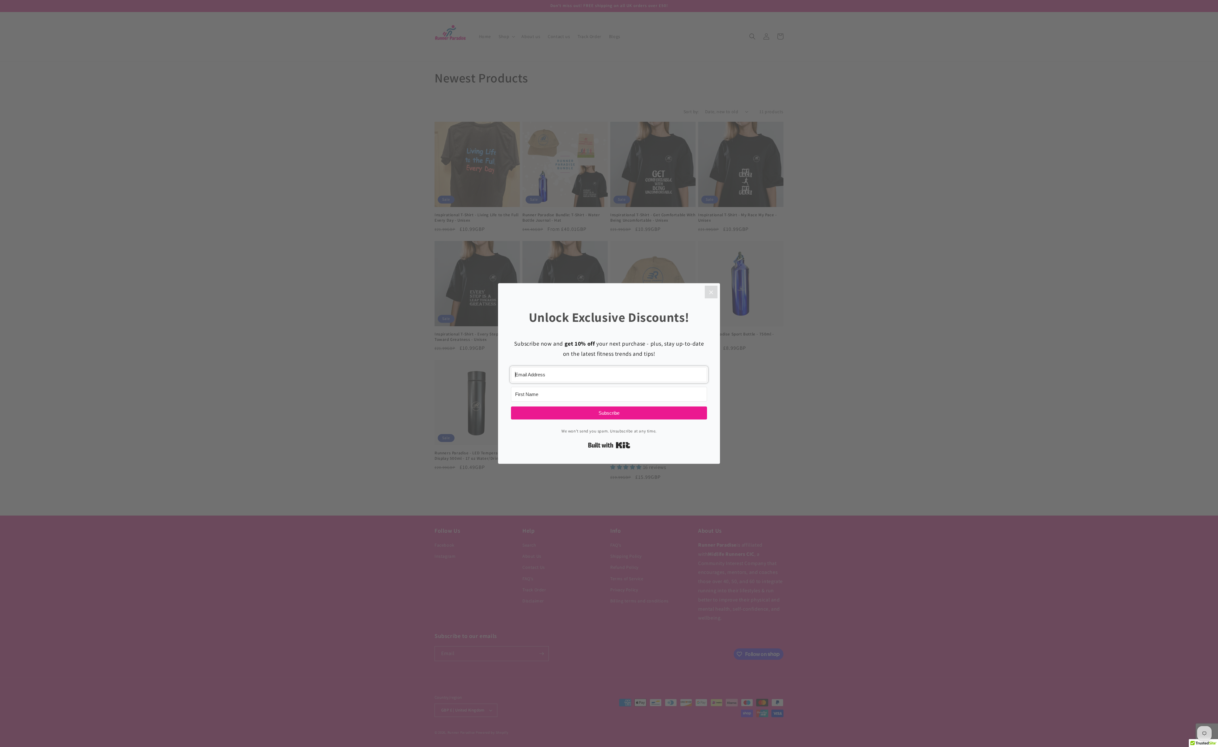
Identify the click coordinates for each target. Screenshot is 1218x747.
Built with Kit (609, 445)
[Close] (711, 292)
